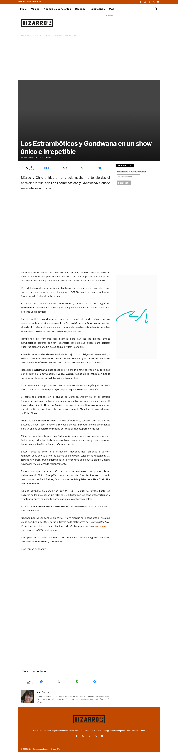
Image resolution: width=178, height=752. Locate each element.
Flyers (36, 35)
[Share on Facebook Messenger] (100, 167)
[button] (156, 9)
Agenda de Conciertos (57, 9)
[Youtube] (158, 2)
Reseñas (80, 9)
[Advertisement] (109, 23)
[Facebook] (140, 2)
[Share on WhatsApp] (82, 167)
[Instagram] (145, 2)
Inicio (23, 9)
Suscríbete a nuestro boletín (132, 171)
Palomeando (97, 9)
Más (111, 9)
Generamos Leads (40, 749)
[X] (153, 2)
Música (35, 9)
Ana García (28, 157)
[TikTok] (149, 2)
